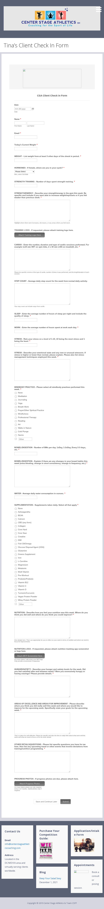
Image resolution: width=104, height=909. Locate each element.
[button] (99, 6)
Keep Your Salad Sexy (50, 878)
